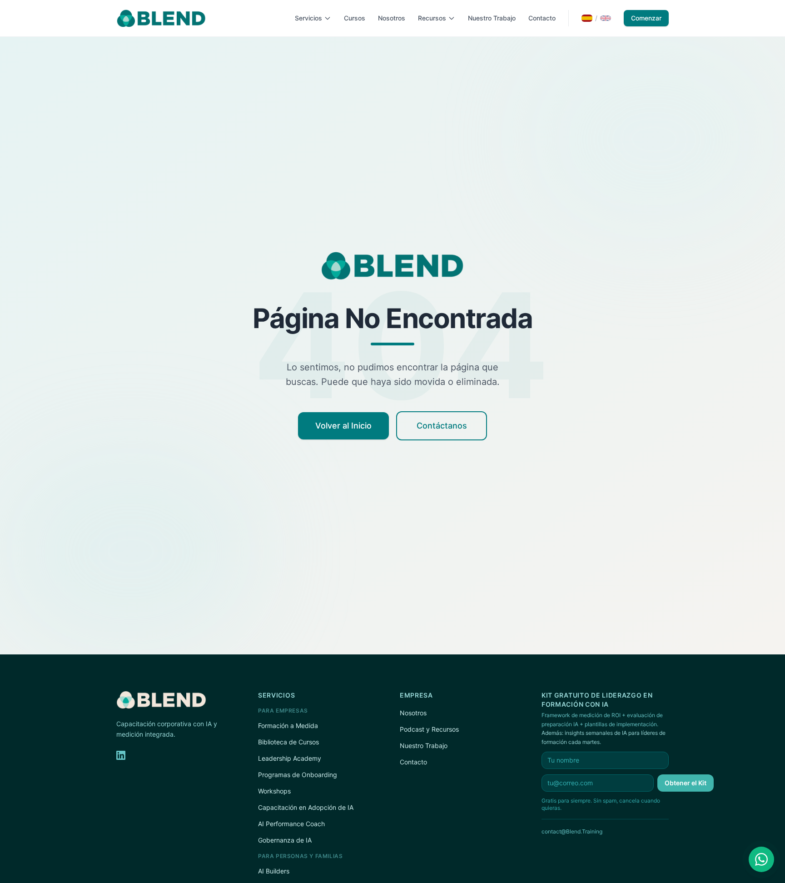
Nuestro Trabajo (492, 18)
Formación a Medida (288, 725)
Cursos (354, 18)
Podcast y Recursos (429, 729)
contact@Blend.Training (572, 831)
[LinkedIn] (120, 755)
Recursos (432, 18)
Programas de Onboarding (297, 774)
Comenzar (646, 18)
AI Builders (273, 871)
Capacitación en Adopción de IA (305, 807)
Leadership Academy (289, 758)
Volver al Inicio (343, 425)
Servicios (308, 18)
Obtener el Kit (685, 783)
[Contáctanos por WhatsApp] (761, 859)
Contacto (542, 18)
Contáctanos (442, 425)
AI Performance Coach (291, 824)
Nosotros (391, 18)
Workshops (274, 791)
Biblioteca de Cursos (288, 742)
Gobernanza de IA (285, 840)
